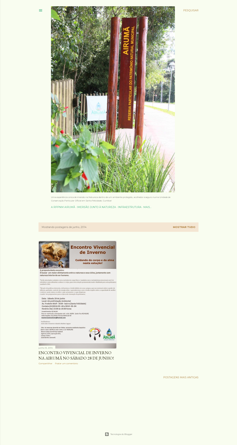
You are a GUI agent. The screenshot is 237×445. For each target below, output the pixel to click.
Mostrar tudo (184, 227)
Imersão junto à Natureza (96, 207)
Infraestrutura (129, 207)
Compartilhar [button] (45, 363)
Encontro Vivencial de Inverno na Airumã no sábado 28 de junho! (76, 355)
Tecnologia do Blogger (121, 434)
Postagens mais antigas (180, 377)
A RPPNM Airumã (63, 207)
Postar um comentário (66, 363)
